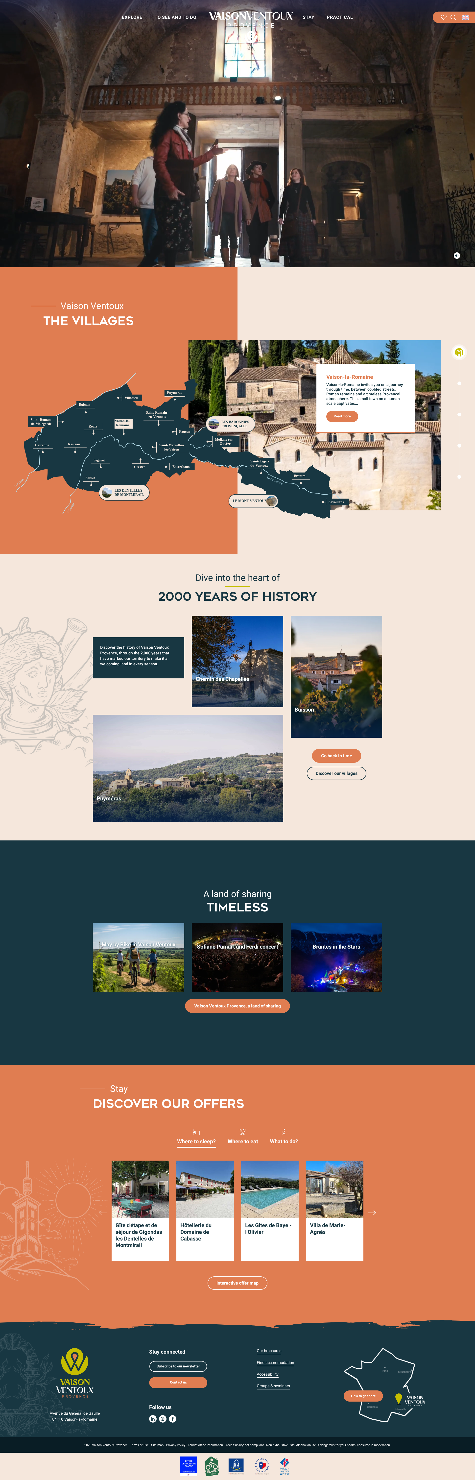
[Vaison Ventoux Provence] (251, 27)
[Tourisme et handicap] (236, 1466)
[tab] (196, 1136)
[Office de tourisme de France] (285, 1466)
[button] (453, 17)
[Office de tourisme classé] (188, 1466)
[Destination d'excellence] (262, 1466)
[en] (466, 17)
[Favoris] (443, 17)
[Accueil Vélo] (212, 1466)
